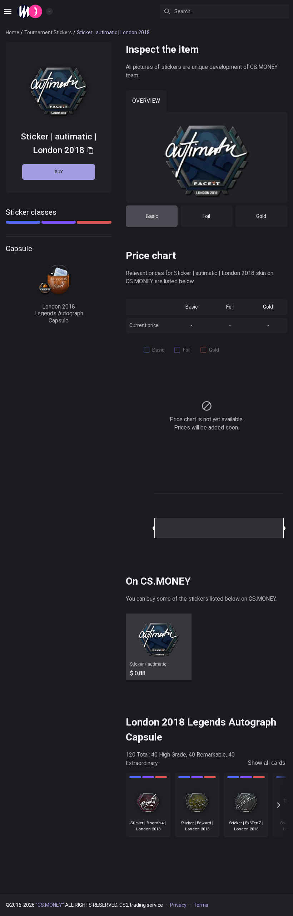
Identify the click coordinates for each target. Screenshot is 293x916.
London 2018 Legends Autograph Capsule (58, 313)
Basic (152, 216)
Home (12, 32)
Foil (206, 216)
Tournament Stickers (48, 32)
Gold (261, 216)
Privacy (178, 905)
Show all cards (266, 763)
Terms (201, 905)
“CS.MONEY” (50, 905)
